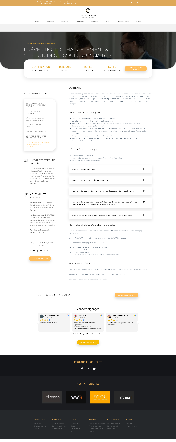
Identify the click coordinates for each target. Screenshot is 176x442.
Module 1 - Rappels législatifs (84, 169)
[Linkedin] (131, 2)
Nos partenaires (88, 384)
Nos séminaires (113, 420)
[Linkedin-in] (88, 368)
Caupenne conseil (40, 420)
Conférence (56, 420)
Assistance (93, 420)
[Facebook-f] (134, 2)
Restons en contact (88, 362)
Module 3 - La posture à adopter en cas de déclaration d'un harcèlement (103, 191)
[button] (110, 169)
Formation (74, 420)
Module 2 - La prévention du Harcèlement (90, 180)
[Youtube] (137, 2)
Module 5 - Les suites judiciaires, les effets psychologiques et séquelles (102, 215)
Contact (129, 420)
